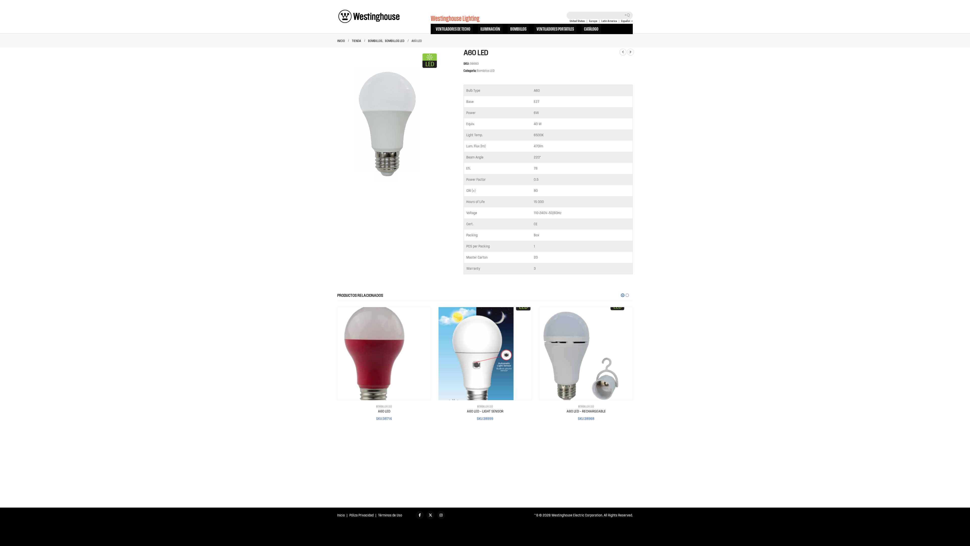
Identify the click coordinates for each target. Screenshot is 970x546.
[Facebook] (420, 515)
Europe (593, 20)
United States (577, 20)
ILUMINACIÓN (490, 29)
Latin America (609, 20)
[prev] (622, 52)
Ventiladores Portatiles (555, 29)
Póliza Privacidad (361, 515)
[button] (622, 295)
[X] (430, 515)
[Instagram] (441, 515)
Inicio (341, 515)
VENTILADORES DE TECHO (453, 29)
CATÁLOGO (591, 29)
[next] (630, 52)
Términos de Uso (390, 515)
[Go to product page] (383, 353)
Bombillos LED (486, 70)
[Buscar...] (629, 15)
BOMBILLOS (518, 29)
